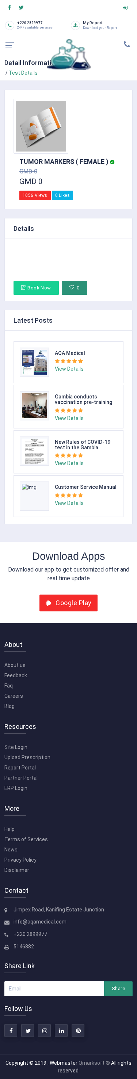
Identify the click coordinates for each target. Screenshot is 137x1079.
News (11, 850)
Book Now (39, 288)
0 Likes (62, 195)
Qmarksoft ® (95, 1063)
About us (15, 665)
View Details (69, 369)
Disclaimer (16, 870)
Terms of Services (26, 839)
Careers (13, 696)
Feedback (15, 675)
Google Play (72, 603)
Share (118, 988)
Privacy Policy (20, 860)
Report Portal (20, 768)
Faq (8, 686)
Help (9, 829)
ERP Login (15, 788)
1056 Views (35, 195)
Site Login (15, 747)
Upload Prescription (27, 757)
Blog (9, 706)
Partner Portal (21, 778)
